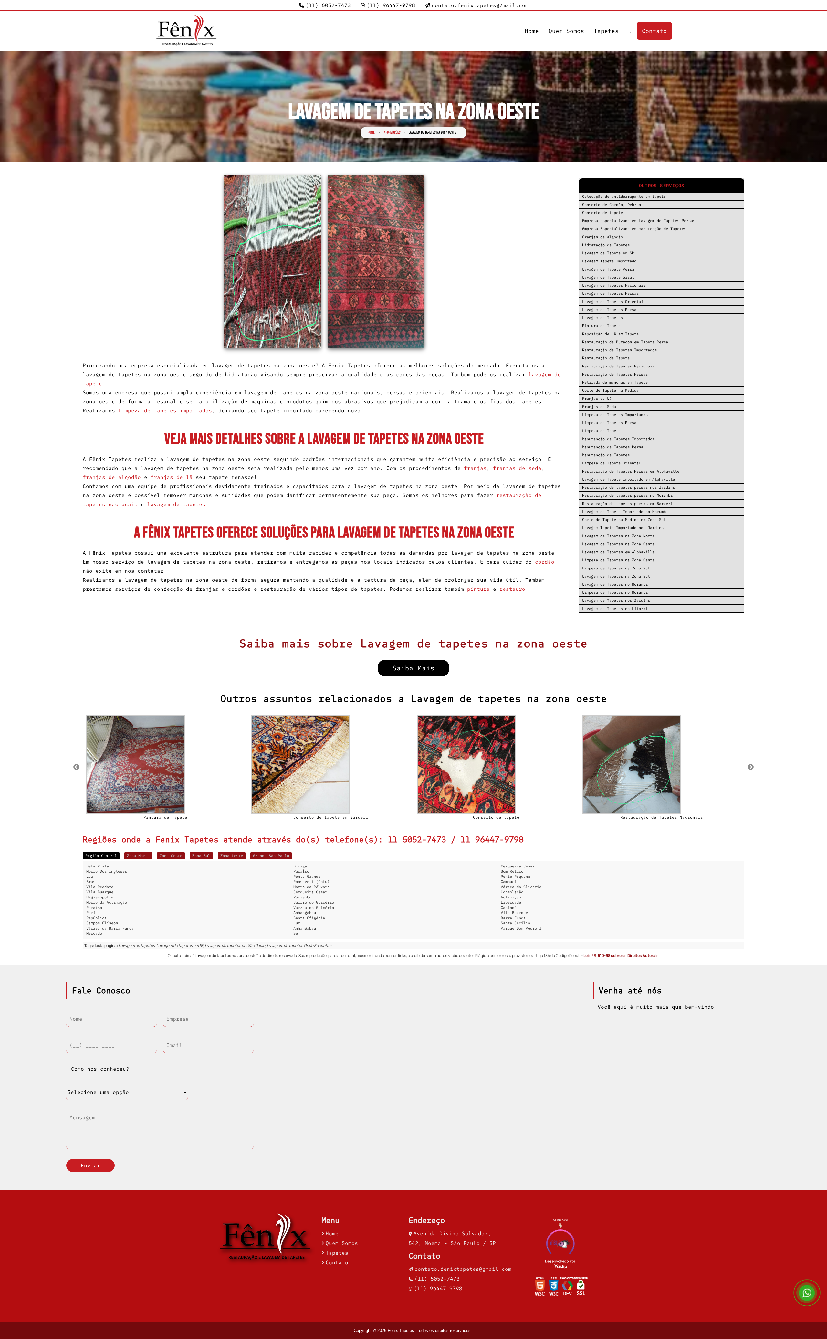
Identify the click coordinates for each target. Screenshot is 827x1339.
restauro (512, 589)
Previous (76, 767)
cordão (544, 561)
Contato (654, 31)
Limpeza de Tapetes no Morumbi (615, 592)
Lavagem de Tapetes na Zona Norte (618, 535)
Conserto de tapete (602, 212)
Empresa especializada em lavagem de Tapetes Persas (638, 220)
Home (532, 31)
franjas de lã (172, 477)
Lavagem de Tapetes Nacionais (613, 285)
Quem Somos (566, 31)
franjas (474, 468)
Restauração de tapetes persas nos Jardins (628, 487)
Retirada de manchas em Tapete (615, 382)
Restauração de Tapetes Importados (619, 349)
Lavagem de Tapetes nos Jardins (616, 600)
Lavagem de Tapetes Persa (609, 309)
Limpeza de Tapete (601, 430)
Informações (392, 133)
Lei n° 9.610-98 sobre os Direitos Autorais (621, 955)
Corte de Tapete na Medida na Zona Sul (624, 519)
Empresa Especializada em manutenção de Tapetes (634, 228)
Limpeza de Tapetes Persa (609, 422)
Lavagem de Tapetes (602, 317)
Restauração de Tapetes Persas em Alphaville (630, 471)
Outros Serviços (662, 185)
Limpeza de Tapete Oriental (611, 463)
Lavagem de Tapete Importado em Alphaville (628, 479)
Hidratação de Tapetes (606, 244)
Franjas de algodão (602, 236)
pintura (478, 589)
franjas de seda (517, 468)
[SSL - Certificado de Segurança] (581, 1288)
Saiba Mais (413, 668)
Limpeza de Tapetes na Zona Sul (616, 568)
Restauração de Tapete (606, 358)
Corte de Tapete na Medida (610, 390)
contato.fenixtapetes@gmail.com (480, 5)
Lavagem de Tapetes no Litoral (615, 608)
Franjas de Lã (597, 398)
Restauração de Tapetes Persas (615, 374)
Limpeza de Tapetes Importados (615, 414)
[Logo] (266, 1238)
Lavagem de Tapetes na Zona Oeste (618, 543)
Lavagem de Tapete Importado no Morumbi (625, 511)
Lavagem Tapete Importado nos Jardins (623, 527)
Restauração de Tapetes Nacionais (618, 366)
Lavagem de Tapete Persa (608, 269)
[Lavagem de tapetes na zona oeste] (272, 261)
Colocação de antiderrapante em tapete (624, 196)
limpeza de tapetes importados (165, 410)
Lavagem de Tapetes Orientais (613, 301)
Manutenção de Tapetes (606, 454)
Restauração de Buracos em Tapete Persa (625, 341)
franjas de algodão (112, 477)
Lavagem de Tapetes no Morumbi (615, 584)
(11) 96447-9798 (391, 5)
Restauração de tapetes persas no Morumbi (627, 495)
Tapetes (606, 31)
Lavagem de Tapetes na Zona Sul (616, 576)
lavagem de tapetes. (178, 504)
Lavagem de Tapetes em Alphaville (618, 551)
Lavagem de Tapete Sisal (608, 277)
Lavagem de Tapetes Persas (610, 293)
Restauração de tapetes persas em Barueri (627, 503)
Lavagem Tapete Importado (609, 261)
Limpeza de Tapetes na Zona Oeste (618, 560)
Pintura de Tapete (601, 325)
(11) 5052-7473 (328, 5)
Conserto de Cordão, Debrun (611, 204)
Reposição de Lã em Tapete (610, 333)
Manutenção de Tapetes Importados (618, 438)
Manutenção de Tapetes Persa (612, 446)
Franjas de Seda (599, 406)
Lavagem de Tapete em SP (608, 252)
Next (751, 767)
